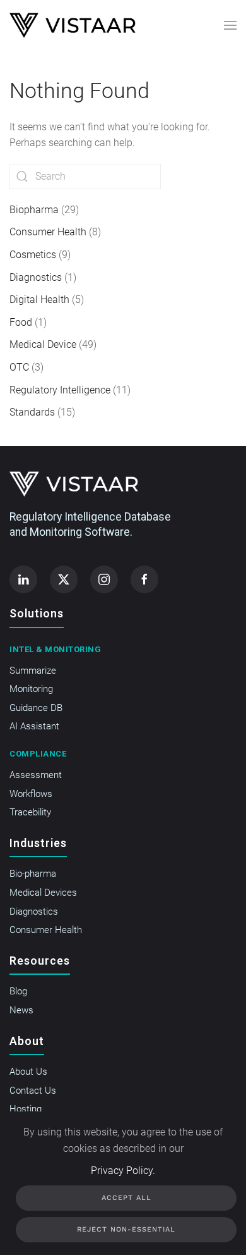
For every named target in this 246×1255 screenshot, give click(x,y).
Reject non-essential (126, 1229)
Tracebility (30, 812)
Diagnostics (35, 277)
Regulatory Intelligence (59, 390)
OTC (19, 367)
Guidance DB (35, 708)
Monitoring (31, 689)
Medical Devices (43, 892)
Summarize (32, 670)
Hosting (25, 1109)
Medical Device (42, 344)
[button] (230, 25)
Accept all (126, 1198)
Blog (18, 991)
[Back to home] (72, 25)
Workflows (30, 794)
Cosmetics (32, 255)
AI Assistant (34, 726)
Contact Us (32, 1090)
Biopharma (34, 210)
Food (20, 322)
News (21, 1010)
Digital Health (39, 300)
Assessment (35, 775)
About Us (28, 1071)
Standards (32, 412)
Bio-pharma (32, 873)
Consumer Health (47, 232)
